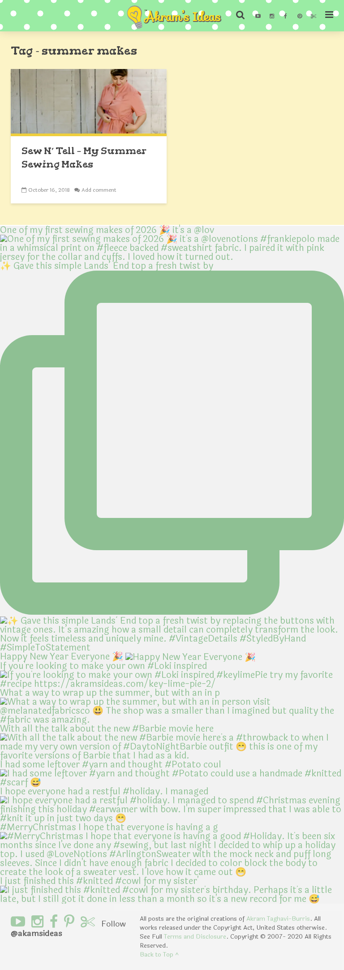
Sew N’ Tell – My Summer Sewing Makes (84, 157)
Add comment (99, 190)
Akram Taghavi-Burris (278, 918)
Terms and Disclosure (195, 936)
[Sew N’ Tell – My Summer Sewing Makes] (89, 102)
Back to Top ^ (159, 954)
